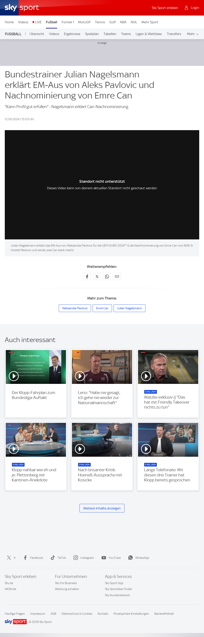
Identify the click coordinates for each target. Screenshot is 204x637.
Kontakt (103, 614)
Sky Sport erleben (165, 8)
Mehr (191, 34)
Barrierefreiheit (164, 614)
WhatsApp (142, 558)
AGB (53, 614)
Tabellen (110, 34)
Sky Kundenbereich (117, 595)
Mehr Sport (149, 22)
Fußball (51, 22)
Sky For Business (66, 583)
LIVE (38, 22)
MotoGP (84, 22)
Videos (23, 22)
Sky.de (9, 583)
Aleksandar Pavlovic (75, 308)
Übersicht (36, 34)
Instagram (87, 558)
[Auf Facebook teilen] (87, 276)
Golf (112, 22)
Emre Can (102, 308)
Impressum (37, 614)
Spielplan (92, 34)
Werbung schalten (67, 589)
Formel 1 (68, 22)
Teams (126, 34)
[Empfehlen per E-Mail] (117, 276)
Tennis (100, 22)
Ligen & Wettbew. (149, 34)
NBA (123, 22)
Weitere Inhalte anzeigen (102, 508)
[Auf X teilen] (97, 276)
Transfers (174, 34)
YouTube (115, 558)
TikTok (62, 558)
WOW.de (10, 589)
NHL (134, 22)
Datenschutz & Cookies (77, 614)
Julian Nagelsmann (129, 308)
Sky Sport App (114, 583)
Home (9, 22)
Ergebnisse (72, 34)
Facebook (36, 558)
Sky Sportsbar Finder (118, 589)
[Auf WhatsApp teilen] (107, 276)
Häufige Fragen (15, 614)
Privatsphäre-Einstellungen (131, 614)
